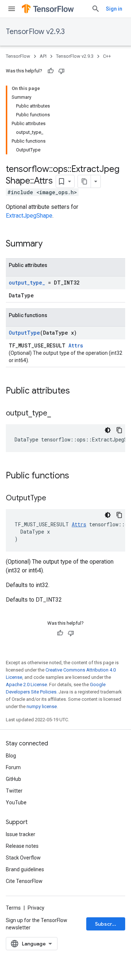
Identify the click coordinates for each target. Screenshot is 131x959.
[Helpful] (50, 70)
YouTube (16, 802)
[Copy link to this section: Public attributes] (77, 391)
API (43, 56)
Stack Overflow (23, 858)
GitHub (13, 779)
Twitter (14, 791)
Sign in (114, 9)
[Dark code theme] (108, 430)
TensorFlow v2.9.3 (35, 31)
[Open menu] (11, 9)
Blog (11, 756)
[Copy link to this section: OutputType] (53, 498)
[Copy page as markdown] (84, 181)
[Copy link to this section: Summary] (50, 244)
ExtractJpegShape (29, 215)
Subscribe (107, 924)
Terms (13, 908)
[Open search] (95, 8)
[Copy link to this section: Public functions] (76, 476)
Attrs (75, 345)
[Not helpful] (61, 70)
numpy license (42, 706)
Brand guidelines (25, 869)
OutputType (24, 332)
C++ (107, 56)
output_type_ (27, 282)
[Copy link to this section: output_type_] (58, 413)
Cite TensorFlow (24, 881)
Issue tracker (20, 834)
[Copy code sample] (119, 430)
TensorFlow (18, 56)
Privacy (36, 908)
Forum (13, 767)
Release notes (22, 846)
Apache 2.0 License (26, 684)
